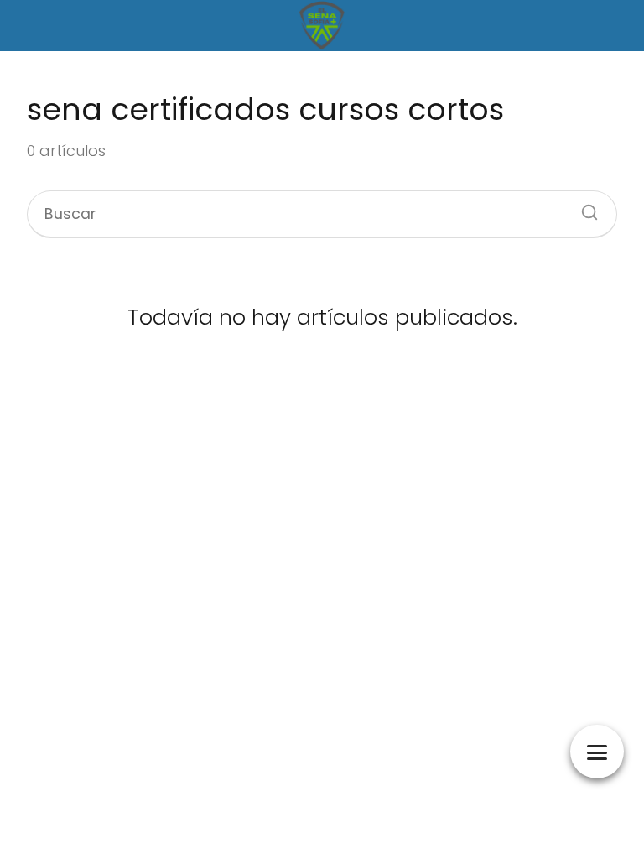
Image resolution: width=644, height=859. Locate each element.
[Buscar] (583, 207)
